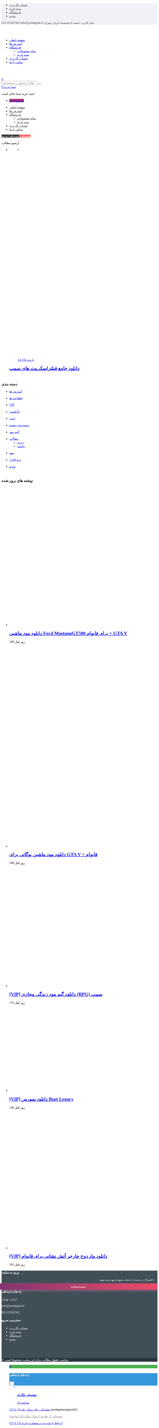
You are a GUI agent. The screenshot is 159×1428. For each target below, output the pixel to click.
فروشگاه (15, 12)
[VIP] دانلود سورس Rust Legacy (41, 1099)
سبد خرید (15, 8)
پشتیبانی (25, 136)
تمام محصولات (26, 51)
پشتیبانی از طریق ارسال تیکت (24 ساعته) (35, 1416)
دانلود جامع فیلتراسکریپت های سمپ (44, 368)
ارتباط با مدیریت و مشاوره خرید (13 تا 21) (35, 1423)
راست (21, 446)
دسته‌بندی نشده (19, 425)
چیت (12, 418)
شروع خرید (16, 100)
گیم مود (14, 432)
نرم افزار (15, 459)
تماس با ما (16, 62)
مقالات (13, 438)
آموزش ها (15, 43)
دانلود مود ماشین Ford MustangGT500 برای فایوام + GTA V (68, 633)
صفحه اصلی (17, 40)
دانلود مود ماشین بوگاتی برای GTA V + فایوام (53, 854)
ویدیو (12, 16)
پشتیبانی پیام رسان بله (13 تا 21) (29, 1409)
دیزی (20, 442)
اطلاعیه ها (15, 398)
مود (11, 453)
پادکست (14, 411)
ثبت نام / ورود (10, 136)
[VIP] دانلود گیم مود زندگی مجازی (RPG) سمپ (55, 994)
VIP (11, 404)
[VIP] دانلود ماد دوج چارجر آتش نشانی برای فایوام (58, 1256)
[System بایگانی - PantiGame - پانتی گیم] (20, 33)
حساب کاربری (18, 5)
